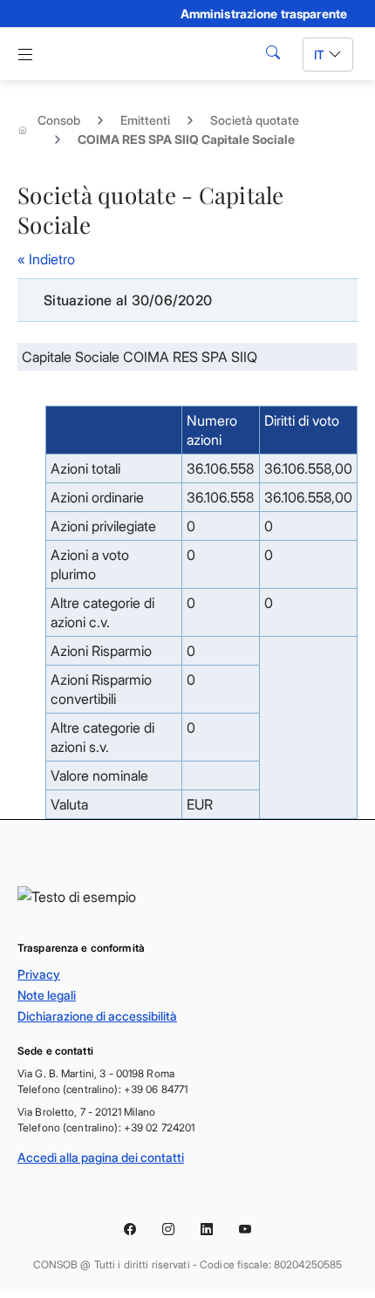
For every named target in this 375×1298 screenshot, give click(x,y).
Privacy (38, 974)
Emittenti (145, 120)
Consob (59, 120)
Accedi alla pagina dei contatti (100, 1157)
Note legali (46, 994)
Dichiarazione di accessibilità (97, 1015)
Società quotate (254, 120)
